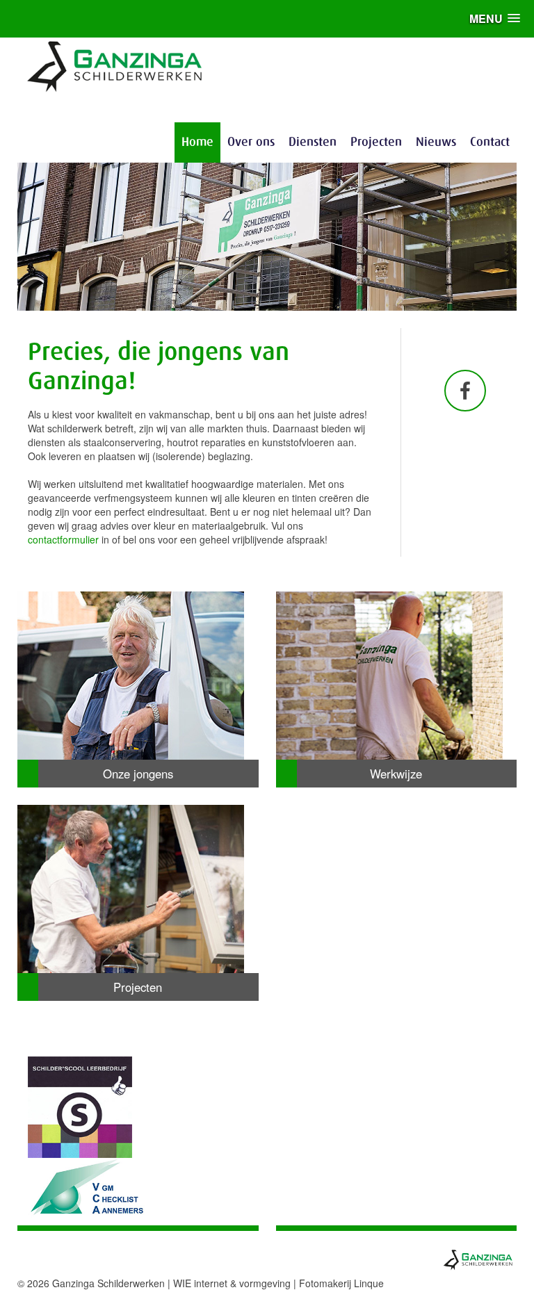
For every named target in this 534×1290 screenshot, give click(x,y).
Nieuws (436, 142)
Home (197, 142)
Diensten (313, 142)
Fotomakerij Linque (341, 1283)
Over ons (251, 142)
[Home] (115, 65)
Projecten (376, 142)
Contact (490, 142)
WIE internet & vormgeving (232, 1283)
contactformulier (63, 539)
